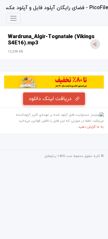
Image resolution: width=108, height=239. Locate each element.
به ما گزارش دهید (91, 127)
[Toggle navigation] (13, 18)
